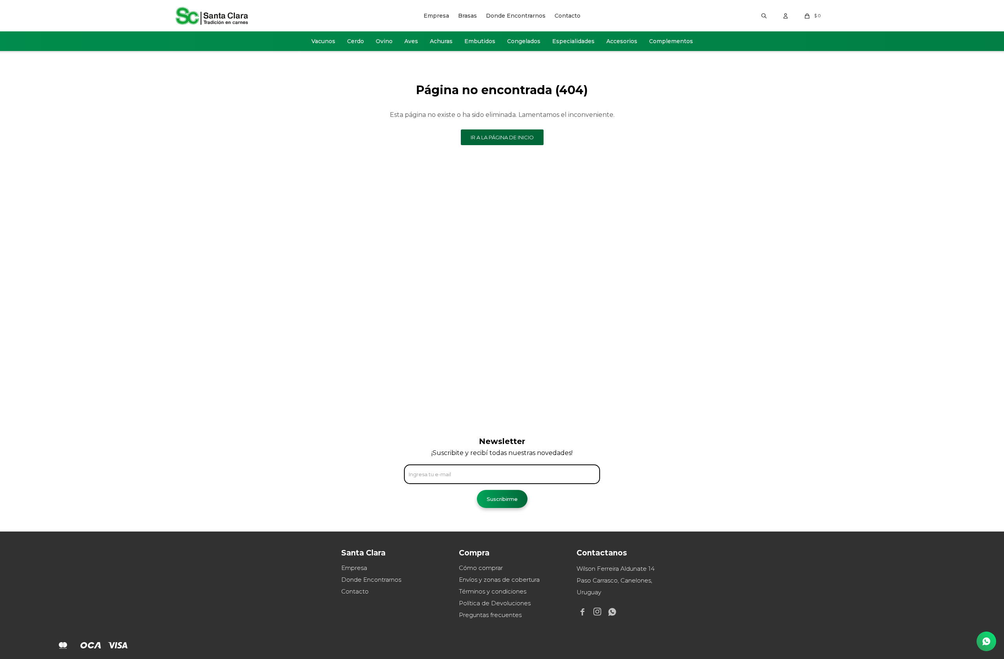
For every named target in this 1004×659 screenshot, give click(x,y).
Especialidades (573, 41)
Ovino (384, 41)
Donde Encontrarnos (516, 15)
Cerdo (355, 41)
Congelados (523, 41)
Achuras (441, 41)
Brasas (467, 15)
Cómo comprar (481, 568)
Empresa (436, 15)
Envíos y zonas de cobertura (499, 579)
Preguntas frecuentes (490, 615)
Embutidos (479, 41)
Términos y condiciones (492, 591)
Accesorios (621, 41)
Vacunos (323, 41)
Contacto (567, 15)
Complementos (671, 41)
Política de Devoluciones (495, 603)
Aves (411, 41)
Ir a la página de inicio (502, 137)
